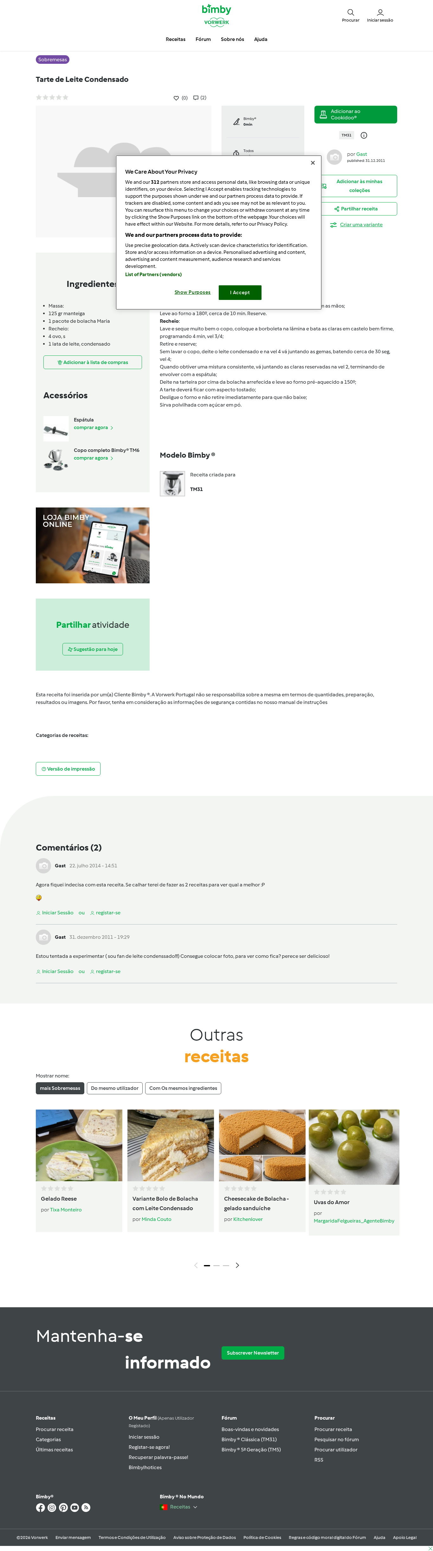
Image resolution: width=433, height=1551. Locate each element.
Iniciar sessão (144, 1437)
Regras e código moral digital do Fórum (327, 1537)
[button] (350, 15)
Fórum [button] (203, 39)
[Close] (313, 163)
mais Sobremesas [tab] (60, 1088)
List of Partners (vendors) (153, 274)
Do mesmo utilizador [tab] (115, 1088)
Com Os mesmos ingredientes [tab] (183, 1088)
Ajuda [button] (261, 39)
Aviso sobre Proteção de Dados (204, 1537)
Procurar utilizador (336, 1450)
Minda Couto (156, 1219)
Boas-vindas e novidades (250, 1429)
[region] (219, 232)
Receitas (45, 1418)
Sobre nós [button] (232, 39)
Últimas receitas (54, 1450)
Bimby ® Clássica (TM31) (249, 1439)
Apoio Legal (405, 1537)
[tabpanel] (216, 1191)
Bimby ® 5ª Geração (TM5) (251, 1450)
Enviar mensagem (73, 1537)
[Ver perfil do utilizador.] (334, 157)
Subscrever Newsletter (253, 1353)
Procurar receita (55, 1429)
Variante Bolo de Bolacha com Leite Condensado (165, 1203)
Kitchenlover (248, 1219)
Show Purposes (193, 292)
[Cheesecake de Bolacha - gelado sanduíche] (262, 1145)
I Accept (240, 292)
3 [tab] (226, 1265)
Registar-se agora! (149, 1447)
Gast (361, 154)
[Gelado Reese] (79, 1145)
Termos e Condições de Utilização (132, 1537)
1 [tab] (207, 1265)
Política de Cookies (262, 1537)
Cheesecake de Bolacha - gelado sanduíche (256, 1203)
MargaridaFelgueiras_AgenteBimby (354, 1221)
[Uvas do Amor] (354, 1147)
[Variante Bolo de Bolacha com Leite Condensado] (170, 1145)
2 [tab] (216, 1265)
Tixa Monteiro (66, 1210)
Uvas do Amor (332, 1202)
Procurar (324, 1418)
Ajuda (379, 1537)
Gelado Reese (59, 1198)
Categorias (48, 1439)
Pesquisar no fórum (336, 1439)
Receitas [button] (175, 39)
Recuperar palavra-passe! (158, 1457)
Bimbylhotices (145, 1467)
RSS (318, 1460)
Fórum (229, 1418)
